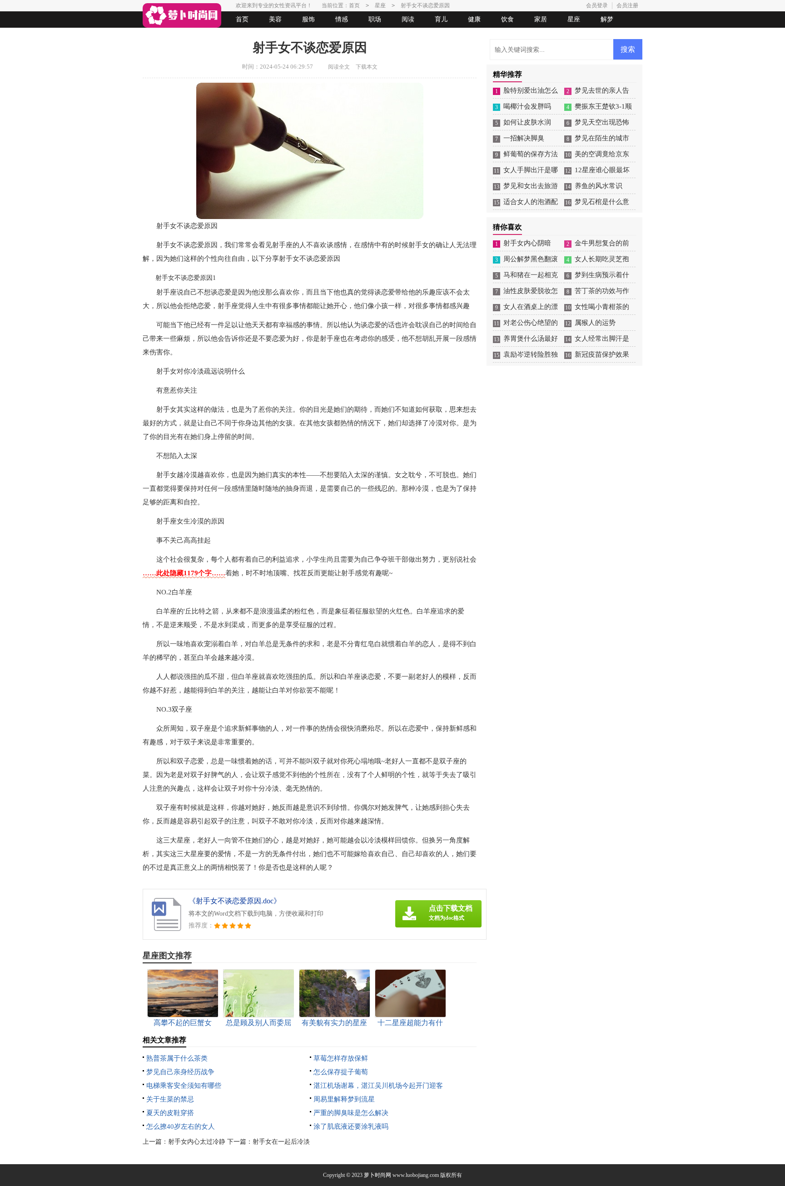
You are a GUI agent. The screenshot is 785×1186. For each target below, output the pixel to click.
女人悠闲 (193, 35)
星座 (573, 19)
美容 (275, 19)
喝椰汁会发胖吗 (527, 106)
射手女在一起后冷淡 (281, 1141)
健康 (474, 19)
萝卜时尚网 (377, 1175)
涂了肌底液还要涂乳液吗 (350, 1126)
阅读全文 (339, 67)
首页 (242, 19)
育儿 (441, 19)
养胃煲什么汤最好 (530, 338)
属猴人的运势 (595, 322)
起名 (259, 35)
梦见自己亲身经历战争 (180, 1072)
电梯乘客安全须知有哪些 (183, 1085)
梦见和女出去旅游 (530, 185)
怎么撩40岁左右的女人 (180, 1126)
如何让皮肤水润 (527, 122)
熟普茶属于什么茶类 (177, 1058)
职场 (374, 19)
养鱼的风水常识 (598, 185)
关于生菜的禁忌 (170, 1099)
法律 (226, 35)
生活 (160, 35)
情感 (341, 19)
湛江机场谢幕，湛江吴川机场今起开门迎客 (378, 1085)
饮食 (507, 19)
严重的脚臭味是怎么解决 (350, 1112)
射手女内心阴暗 (527, 243)
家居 (540, 19)
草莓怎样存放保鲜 (340, 1058)
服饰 (308, 19)
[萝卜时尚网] (182, 15)
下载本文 (367, 67)
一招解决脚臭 (523, 138)
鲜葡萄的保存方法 (530, 154)
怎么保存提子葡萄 (340, 1072)
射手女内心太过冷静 (196, 1141)
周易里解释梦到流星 (344, 1099)
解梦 (607, 19)
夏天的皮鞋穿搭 (170, 1112)
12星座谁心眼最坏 (602, 170)
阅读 (408, 19)
